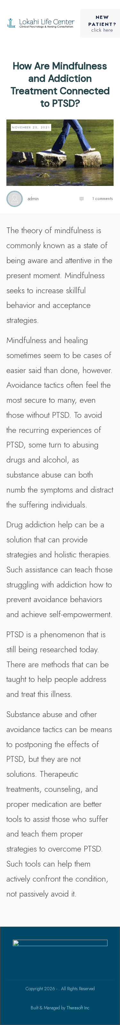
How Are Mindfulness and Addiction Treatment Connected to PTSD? (60, 85)
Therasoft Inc (78, 1008)
